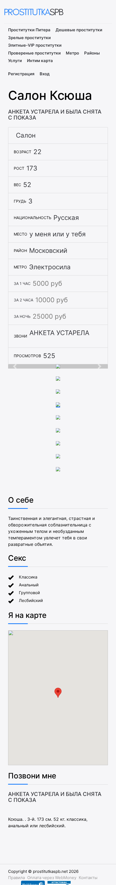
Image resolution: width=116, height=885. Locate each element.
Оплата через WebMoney (51, 877)
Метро (72, 53)
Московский (48, 250)
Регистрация (21, 73)
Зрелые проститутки (29, 37)
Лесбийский (31, 600)
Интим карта (40, 60)
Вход (45, 73)
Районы (92, 53)
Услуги (15, 60)
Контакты (88, 877)
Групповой (29, 592)
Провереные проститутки (34, 53)
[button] (15, 366)
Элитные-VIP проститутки (35, 45)
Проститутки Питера (29, 29)
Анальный (29, 584)
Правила (16, 877)
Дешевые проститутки (79, 29)
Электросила (50, 267)
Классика (28, 577)
